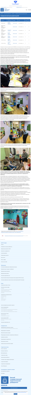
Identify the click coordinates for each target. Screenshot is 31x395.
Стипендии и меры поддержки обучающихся (7, 359)
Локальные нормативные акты (5, 275)
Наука (2, 283)
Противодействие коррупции (5, 371)
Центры (13, 13)
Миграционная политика (4, 341)
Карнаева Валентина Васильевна (9, 23)
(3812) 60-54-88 (15, 26)
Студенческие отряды (4, 355)
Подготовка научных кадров (5, 287)
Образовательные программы (5, 271)
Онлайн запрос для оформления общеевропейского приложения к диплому (9, 328)
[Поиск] (28, 9)
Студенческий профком (4, 361)
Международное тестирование (5, 330)
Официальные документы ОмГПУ (6, 248)
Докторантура (2, 292)
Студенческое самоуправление (5, 363)
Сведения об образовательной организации (15, 5)
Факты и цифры (3, 259)
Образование (3, 265)
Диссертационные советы (5, 313)
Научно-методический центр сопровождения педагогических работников (9, 309)
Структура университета (7, 13)
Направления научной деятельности (6, 294)
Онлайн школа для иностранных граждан (7, 343)
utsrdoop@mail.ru (20, 231)
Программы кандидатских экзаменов (5, 290)
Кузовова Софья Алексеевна (9, 40)
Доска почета (3, 257)
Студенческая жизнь (5, 347)
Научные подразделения (4, 307)
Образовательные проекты (5, 273)
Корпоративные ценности (5, 255)
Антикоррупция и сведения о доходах (8, 369)
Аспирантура (2, 288)
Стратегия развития (4, 253)
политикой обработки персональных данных (21, 392)
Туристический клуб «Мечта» (5, 357)
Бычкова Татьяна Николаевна (9, 33)
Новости (2, 244)
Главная (2, 13)
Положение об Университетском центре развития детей (14, 235)
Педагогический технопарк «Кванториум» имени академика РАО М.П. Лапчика (12, 277)
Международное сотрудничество (6, 339)
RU (26, 9)
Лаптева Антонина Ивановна (9, 37)
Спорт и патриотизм (4, 348)
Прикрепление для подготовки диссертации (6, 291)
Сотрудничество (4, 325)
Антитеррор (2, 373)
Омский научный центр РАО (4, 308)
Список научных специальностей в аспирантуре (6, 289)
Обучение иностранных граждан (5, 332)
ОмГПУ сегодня (4, 242)
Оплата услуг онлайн (4, 261)
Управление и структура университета (6, 246)
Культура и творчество (4, 350)
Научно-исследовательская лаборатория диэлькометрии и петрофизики (9, 311)
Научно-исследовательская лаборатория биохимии (7, 310)
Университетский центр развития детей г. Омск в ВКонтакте (11, 232)
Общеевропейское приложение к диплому (7, 327)
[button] (26, 218)
